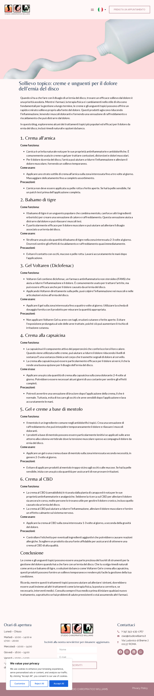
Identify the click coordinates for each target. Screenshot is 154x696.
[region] (39, 674)
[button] (92, 9)
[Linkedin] (134, 652)
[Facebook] (120, 652)
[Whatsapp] (141, 652)
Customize (19, 683)
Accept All (59, 683)
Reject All (39, 683)
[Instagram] (127, 652)
